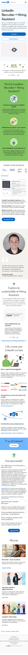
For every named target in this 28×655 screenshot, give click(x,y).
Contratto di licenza (14, 642)
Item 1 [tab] (9, 75)
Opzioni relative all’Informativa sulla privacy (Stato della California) (14, 641)
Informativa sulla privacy (14, 639)
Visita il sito (5, 597)
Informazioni (14, 636)
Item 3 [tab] (12, 75)
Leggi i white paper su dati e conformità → (12, 433)
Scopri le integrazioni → (7, 406)
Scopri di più (4, 497)
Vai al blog (4, 625)
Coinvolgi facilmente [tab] (12, 170)
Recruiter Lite (4, 488)
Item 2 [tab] (12, 337)
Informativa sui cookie (14, 638)
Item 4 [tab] (14, 75)
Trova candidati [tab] (4, 170)
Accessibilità (14, 643)
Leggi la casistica (6, 568)
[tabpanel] (14, 202)
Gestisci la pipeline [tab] (20, 170)
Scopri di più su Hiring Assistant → (14, 341)
